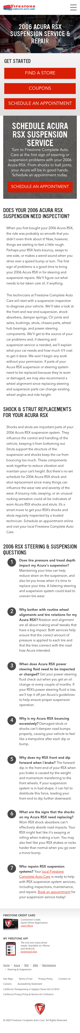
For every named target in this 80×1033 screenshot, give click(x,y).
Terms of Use (25, 979)
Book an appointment (54, 892)
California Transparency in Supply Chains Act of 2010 (31, 989)
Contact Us (64, 979)
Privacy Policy (45, 979)
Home (6, 965)
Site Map (8, 979)
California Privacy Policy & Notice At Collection (28, 994)
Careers (7, 984)
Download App (29, 952)
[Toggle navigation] (73, 7)
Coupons (40, 88)
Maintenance (49, 965)
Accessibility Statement (29, 984)
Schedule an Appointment (40, 103)
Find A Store (40, 73)
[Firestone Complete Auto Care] (19, 7)
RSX (26, 965)
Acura (17, 965)
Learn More (27, 926)
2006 (35, 965)
